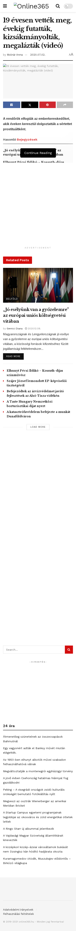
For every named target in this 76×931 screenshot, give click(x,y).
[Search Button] (58, 6)
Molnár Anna (15, 54)
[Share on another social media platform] (65, 105)
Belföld (12, 299)
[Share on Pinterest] (47, 105)
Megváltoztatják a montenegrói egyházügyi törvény (38, 771)
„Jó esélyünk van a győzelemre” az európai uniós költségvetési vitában (36, 315)
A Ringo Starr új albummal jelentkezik (28, 828)
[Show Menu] (5, 6)
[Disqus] (38, 488)
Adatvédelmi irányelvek (18, 909)
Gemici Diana (14, 328)
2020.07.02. (37, 54)
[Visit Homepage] (31, 6)
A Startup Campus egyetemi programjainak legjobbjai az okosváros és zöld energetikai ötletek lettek (38, 817)
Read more (15, 356)
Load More (38, 427)
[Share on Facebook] (11, 105)
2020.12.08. (34, 328)
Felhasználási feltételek (18, 913)
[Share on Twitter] (30, 105)
